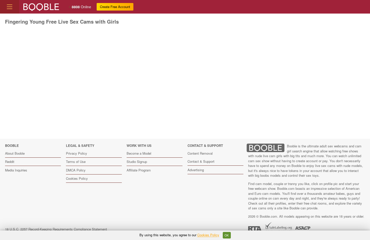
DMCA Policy (76, 170)
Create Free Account (115, 6)
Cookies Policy (77, 178)
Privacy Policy (76, 153)
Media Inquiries (16, 170)
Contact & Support (201, 161)
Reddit (9, 161)
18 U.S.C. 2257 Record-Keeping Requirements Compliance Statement (56, 229)
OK (227, 235)
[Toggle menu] (9, 7)
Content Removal (200, 153)
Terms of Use (76, 161)
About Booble (15, 153)
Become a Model (139, 153)
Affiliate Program (139, 170)
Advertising (196, 169)
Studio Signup (137, 161)
